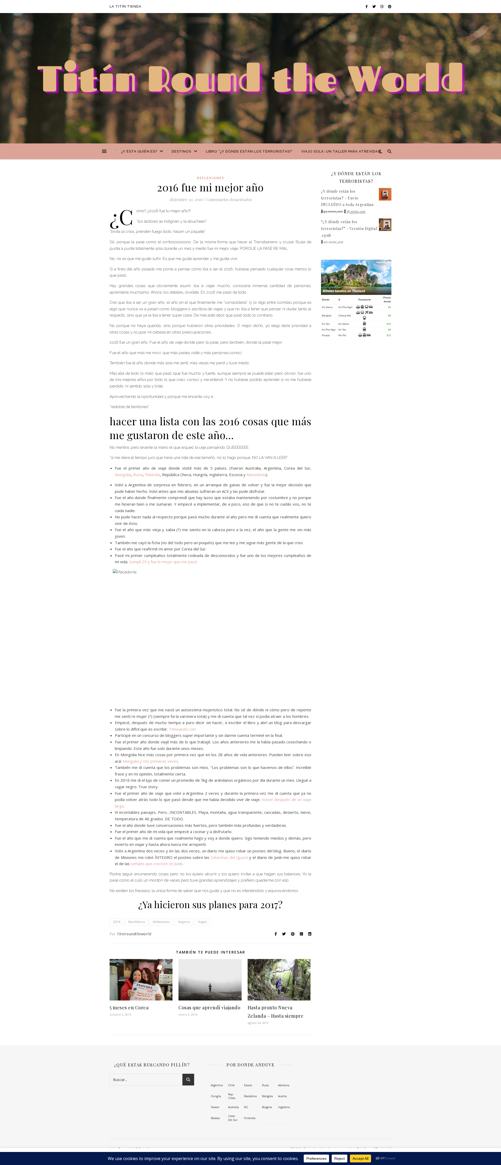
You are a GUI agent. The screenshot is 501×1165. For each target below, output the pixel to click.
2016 (116, 922)
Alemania (283, 1085)
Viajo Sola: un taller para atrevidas (340, 151)
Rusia (138, 474)
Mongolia (123, 474)
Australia (233, 1107)
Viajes (202, 922)
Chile (231, 1085)
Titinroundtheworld (134, 933)
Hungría (216, 1096)
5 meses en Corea (129, 1007)
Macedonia (256, 474)
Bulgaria (267, 1107)
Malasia (215, 1118)
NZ (246, 1107)
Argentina (217, 1085)
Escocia (248, 1085)
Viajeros (184, 922)
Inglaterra (284, 1107)
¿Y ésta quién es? (139, 151)
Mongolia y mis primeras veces (150, 761)
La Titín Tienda (125, 6)
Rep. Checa (231, 1096)
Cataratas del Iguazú (229, 857)
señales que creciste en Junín (156, 863)
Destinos (181, 151)
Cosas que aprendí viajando (209, 1007)
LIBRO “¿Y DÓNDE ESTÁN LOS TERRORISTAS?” (249, 151)
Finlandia (152, 474)
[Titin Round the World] (117, 151)
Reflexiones (210, 178)
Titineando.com (182, 729)
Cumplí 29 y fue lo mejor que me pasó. (163, 561)
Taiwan (215, 1107)
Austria (282, 1096)
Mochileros (136, 922)
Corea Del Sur (232, 1118)
